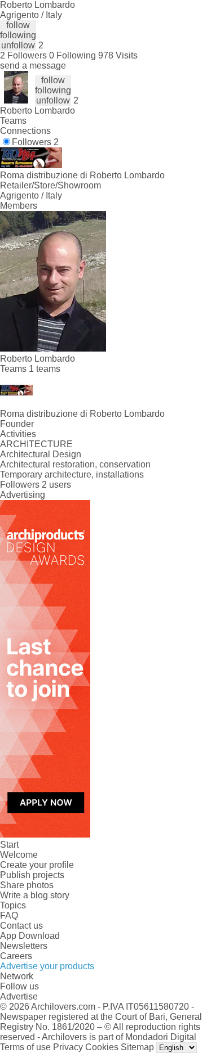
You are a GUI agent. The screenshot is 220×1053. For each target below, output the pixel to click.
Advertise (19, 996)
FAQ (9, 915)
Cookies (101, 1047)
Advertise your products (47, 966)
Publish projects (32, 875)
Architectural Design (40, 454)
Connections (25, 131)
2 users (56, 484)
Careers (16, 956)
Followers (35, 142)
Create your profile (37, 865)
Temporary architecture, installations (72, 474)
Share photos (27, 885)
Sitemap (137, 1047)
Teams (13, 120)
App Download (30, 935)
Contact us (21, 925)
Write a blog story (34, 895)
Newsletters (23, 946)
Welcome (19, 855)
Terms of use (25, 1047)
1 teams (44, 369)
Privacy (68, 1047)
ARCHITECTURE (36, 444)
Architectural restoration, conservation (75, 464)
